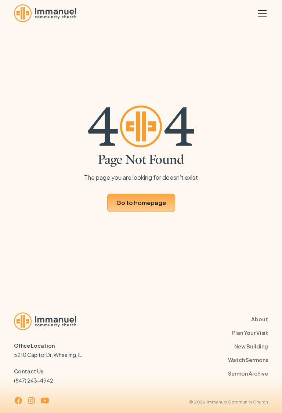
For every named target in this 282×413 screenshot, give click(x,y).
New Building (251, 346)
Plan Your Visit (250, 332)
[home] (45, 13)
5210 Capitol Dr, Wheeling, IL (48, 354)
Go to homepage (141, 202)
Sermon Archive (248, 373)
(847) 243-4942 (33, 380)
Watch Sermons (248, 360)
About (259, 319)
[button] (260, 13)
